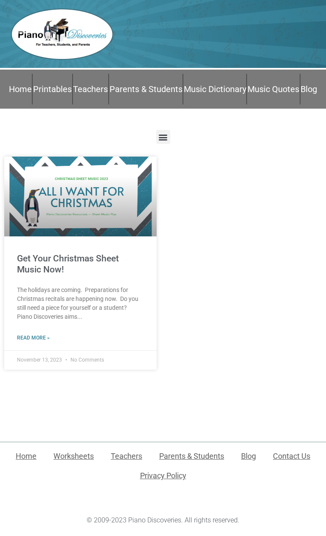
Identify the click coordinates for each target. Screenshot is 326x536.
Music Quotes (273, 89)
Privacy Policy (163, 475)
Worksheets (73, 456)
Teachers (90, 89)
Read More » (33, 338)
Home (20, 89)
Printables (52, 89)
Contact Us (291, 456)
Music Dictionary (215, 89)
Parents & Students (146, 89)
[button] (163, 137)
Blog (309, 89)
